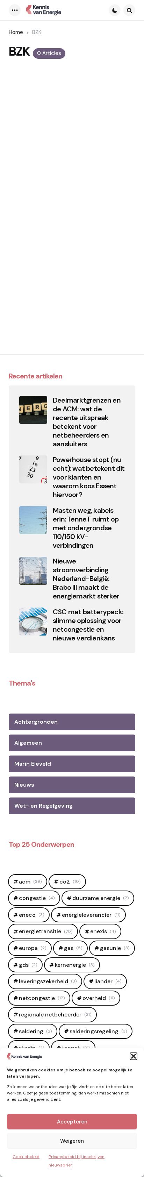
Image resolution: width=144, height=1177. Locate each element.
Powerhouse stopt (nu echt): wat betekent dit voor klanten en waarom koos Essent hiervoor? (89, 477)
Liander (107, 981)
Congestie (37, 898)
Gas (73, 948)
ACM (30, 881)
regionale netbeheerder (55, 1014)
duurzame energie (100, 898)
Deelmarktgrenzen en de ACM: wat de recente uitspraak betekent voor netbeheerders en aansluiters (87, 422)
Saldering (35, 1031)
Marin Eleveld (32, 763)
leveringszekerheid (48, 981)
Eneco (31, 915)
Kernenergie (74, 965)
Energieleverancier (91, 915)
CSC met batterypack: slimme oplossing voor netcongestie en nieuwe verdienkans (88, 625)
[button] (133, 1056)
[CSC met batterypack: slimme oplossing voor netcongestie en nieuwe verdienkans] (33, 622)
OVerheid (98, 998)
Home (16, 32)
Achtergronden (36, 721)
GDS (28, 965)
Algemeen (28, 742)
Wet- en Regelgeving (43, 805)
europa (32, 948)
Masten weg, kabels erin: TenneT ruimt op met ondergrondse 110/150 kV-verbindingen (85, 528)
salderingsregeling (98, 1031)
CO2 (69, 881)
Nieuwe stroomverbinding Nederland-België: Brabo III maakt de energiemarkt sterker (86, 579)
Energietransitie (45, 931)
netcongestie (42, 998)
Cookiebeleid (26, 1157)
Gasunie (114, 948)
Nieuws (24, 784)
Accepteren (72, 1121)
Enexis (103, 931)
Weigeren (72, 1140)
